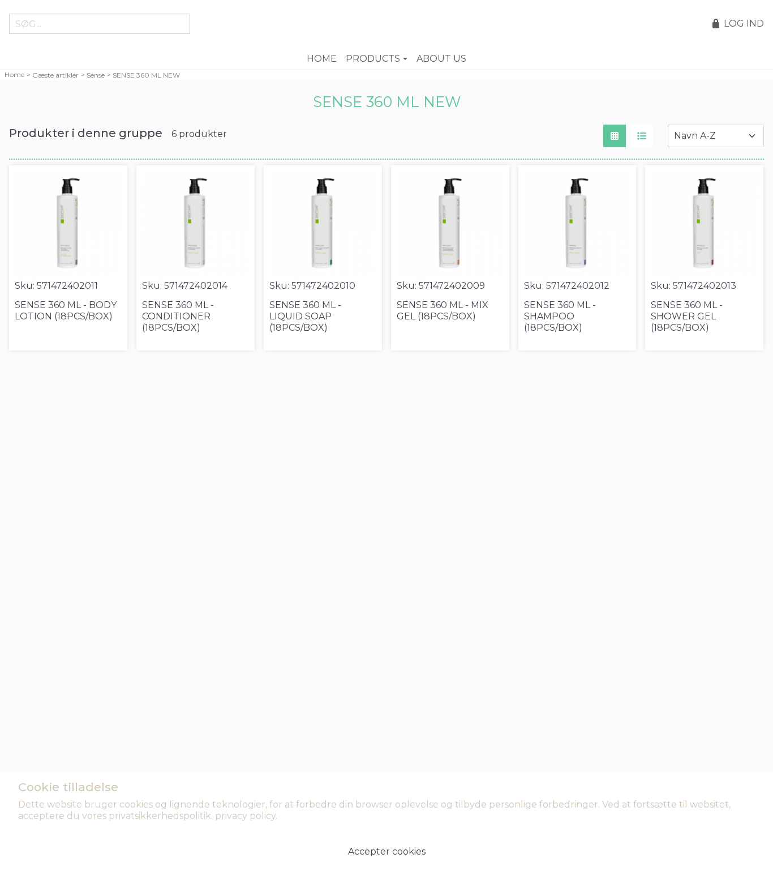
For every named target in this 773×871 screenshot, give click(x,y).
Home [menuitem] (322, 58)
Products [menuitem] (373, 58)
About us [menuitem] (441, 58)
